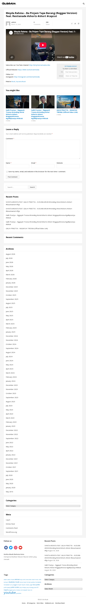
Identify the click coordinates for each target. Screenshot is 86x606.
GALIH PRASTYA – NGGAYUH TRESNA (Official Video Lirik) (67, 111)
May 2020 (9, 483)
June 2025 (9, 311)
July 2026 (9, 258)
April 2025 (9, 320)
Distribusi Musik (60, 603)
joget (31, 585)
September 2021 (12, 471)
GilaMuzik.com (49, 603)
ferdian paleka (31, 582)
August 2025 (10, 303)
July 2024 (9, 356)
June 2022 (9, 442)
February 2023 (11, 422)
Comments (37, 23)
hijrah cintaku (25, 585)
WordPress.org (11, 532)
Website (60, 163)
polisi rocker (15, 587)
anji (21, 579)
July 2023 (9, 406)
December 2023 (12, 385)
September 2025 (12, 299)
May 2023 (9, 410)
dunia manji (23, 582)
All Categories (31, 603)
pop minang (30, 587)
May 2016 (9, 492)
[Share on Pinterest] (78, 23)
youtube (10, 592)
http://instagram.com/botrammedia (27, 77)
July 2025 (9, 307)
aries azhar (29, 579)
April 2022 (9, 451)
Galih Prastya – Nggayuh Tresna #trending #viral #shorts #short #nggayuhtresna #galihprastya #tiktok (15, 114)
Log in (8, 520)
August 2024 (10, 352)
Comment (10, 138)
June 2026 (9, 262)
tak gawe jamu (12, 590)
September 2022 (12, 438)
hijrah (19, 585)
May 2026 (9, 266)
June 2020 (9, 479)
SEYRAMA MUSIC (71, 66)
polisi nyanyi (7, 587)
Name (8, 163)
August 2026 (10, 254)
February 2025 (11, 328)
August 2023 (10, 401)
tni (31, 590)
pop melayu (23, 587)
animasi (17, 579)
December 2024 (12, 336)
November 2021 (12, 463)
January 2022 (10, 455)
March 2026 (10, 274)
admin (13, 22)
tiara (29, 590)
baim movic (35, 579)
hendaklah (38, 582)
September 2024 (12, 348)
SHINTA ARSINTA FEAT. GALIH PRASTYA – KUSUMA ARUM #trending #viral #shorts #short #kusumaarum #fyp (63, 548)
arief (24, 579)
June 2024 (9, 361)
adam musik (10, 579)
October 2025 (11, 295)
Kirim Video (40, 603)
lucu (34, 585)
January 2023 (10, 426)
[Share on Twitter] (75, 23)
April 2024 (9, 369)
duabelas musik (14, 582)
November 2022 (12, 434)
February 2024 (11, 377)
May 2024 (9, 365)
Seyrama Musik (21, 81)
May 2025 (9, 315)
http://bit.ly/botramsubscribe (39, 65)
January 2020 (10, 487)
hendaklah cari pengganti (11, 585)
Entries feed (10, 524)
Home (23, 603)
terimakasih (24, 590)
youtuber (18, 593)
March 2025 (10, 324)
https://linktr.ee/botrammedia (28, 70)
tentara (18, 590)
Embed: (61, 76)
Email (33, 163)
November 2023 (12, 389)
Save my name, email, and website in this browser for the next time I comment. (37, 171)
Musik (13, 81)
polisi (38, 585)
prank (35, 587)
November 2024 (12, 340)
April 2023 (9, 414)
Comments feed (12, 528)
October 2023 (11, 393)
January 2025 (10, 332)
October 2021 (11, 467)
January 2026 (10, 283)
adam (5, 579)
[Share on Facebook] (71, 23)
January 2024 (10, 381)
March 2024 (10, 373)
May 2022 (9, 447)
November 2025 (12, 291)
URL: (62, 72)
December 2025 (12, 287)
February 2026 (11, 279)
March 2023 (10, 418)
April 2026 (9, 270)
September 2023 (12, 397)
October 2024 (11, 344)
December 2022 (12, 430)
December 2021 (12, 459)
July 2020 (9, 475)
